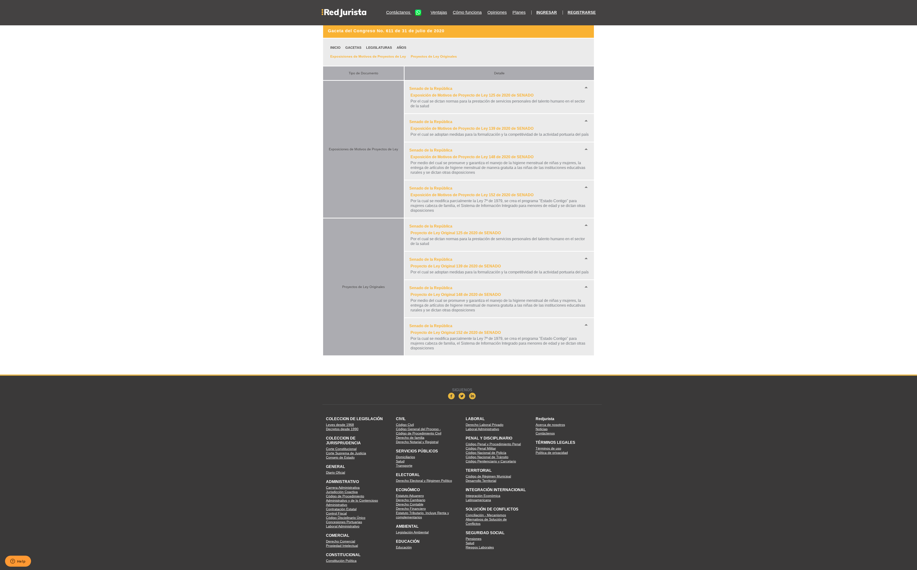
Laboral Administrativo (342, 526)
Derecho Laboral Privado (484, 425)
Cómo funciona (467, 13)
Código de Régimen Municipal (488, 476)
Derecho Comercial (340, 541)
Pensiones (473, 539)
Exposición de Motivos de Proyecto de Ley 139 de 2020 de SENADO (472, 128)
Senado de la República (430, 89)
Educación (404, 547)
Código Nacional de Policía (486, 453)
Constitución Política (341, 561)
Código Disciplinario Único (345, 518)
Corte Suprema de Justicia (346, 453)
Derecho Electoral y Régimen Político (424, 481)
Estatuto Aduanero (410, 496)
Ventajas (439, 13)
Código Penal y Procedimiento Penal (493, 444)
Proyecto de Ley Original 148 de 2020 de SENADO (456, 295)
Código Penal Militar (481, 448)
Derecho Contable (409, 504)
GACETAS (353, 47)
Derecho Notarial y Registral (417, 442)
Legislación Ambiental (412, 532)
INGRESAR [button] (546, 13)
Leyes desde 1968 (340, 425)
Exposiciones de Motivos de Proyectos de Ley (368, 56)
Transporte (404, 465)
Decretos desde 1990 (342, 429)
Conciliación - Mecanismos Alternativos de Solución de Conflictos (486, 519)
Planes (519, 13)
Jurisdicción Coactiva (342, 492)
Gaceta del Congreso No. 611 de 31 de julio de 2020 (386, 30)
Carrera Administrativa (343, 487)
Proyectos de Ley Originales (434, 56)
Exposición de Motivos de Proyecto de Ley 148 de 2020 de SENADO (472, 157)
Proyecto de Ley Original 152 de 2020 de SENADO (456, 333)
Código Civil (405, 425)
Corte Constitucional (341, 449)
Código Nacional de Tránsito (487, 457)
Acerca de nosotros (550, 425)
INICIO (335, 47)
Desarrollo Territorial (481, 481)
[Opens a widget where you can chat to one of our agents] (18, 562)
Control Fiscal (336, 513)
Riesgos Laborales (480, 547)
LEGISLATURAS (379, 47)
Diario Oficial (335, 472)
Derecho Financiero (411, 508)
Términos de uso (548, 448)
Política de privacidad (552, 453)
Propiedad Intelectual (342, 546)
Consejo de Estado (340, 457)
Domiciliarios (405, 457)
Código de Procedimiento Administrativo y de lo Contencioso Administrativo (352, 500)
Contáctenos (545, 433)
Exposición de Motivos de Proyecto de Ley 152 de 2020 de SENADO (472, 195)
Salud (400, 461)
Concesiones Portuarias (344, 522)
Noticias (542, 429)
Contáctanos (398, 12)
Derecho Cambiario (410, 500)
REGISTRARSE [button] (582, 13)
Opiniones (497, 13)
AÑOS (401, 47)
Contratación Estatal (341, 509)
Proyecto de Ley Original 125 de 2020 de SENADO (456, 233)
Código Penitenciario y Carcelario (491, 461)
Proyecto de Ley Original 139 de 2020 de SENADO (456, 266)
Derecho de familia (410, 438)
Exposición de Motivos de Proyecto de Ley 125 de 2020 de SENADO (472, 95)
